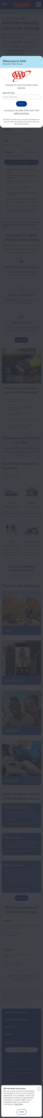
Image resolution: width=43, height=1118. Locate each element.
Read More (18, 1104)
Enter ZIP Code (8, 93)
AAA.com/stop (21, 113)
